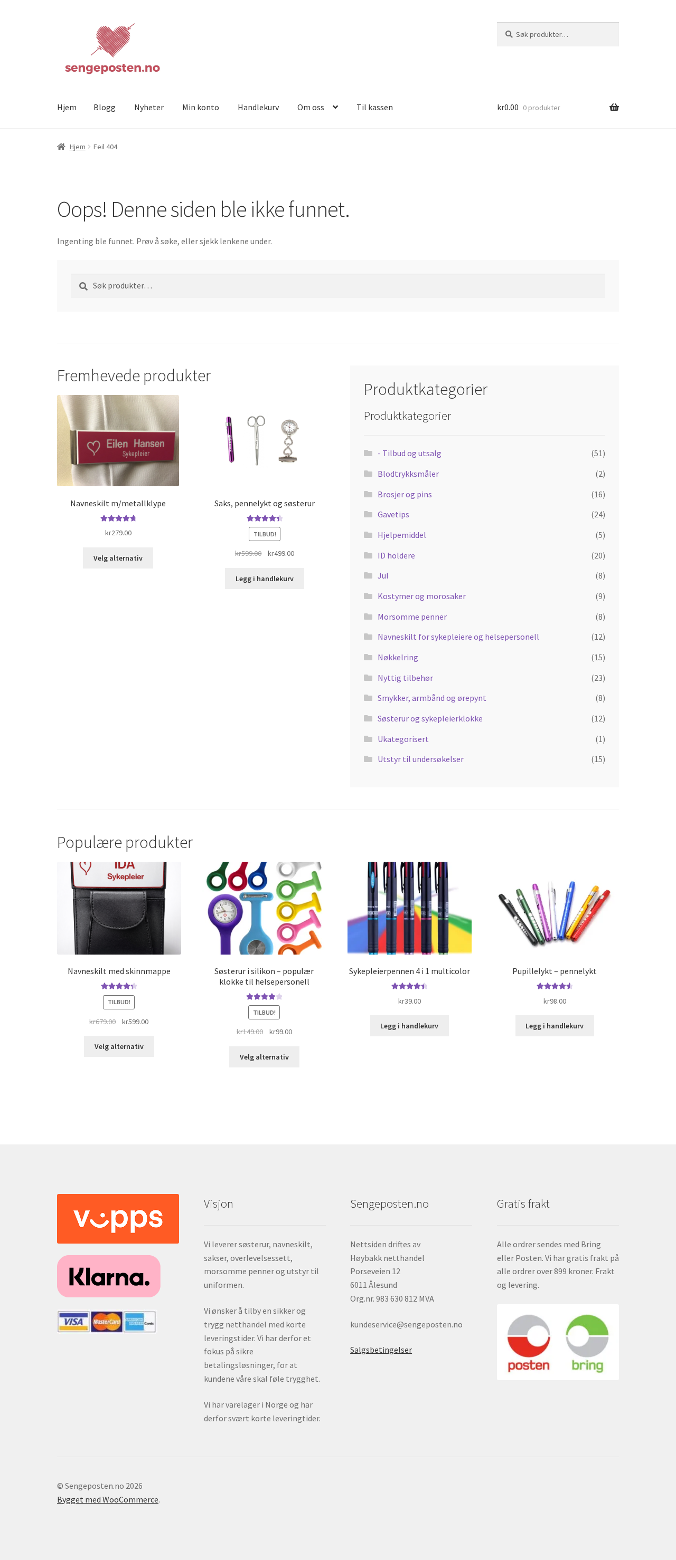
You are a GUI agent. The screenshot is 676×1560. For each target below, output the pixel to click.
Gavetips (393, 514)
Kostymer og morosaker (422, 596)
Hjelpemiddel (402, 534)
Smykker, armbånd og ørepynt (432, 697)
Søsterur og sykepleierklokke (430, 718)
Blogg (104, 107)
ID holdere (396, 555)
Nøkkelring (398, 657)
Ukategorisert (403, 739)
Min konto (200, 107)
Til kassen (374, 107)
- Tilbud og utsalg (410, 453)
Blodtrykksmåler (408, 473)
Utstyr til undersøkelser (421, 759)
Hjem (67, 107)
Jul (383, 575)
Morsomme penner (412, 616)
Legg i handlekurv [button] (265, 578)
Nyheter (149, 107)
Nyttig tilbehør (405, 677)
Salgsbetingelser (381, 1349)
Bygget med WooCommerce (107, 1499)
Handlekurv (258, 107)
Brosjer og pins (405, 494)
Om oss (310, 107)
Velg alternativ (118, 558)
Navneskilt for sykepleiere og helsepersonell (458, 636)
